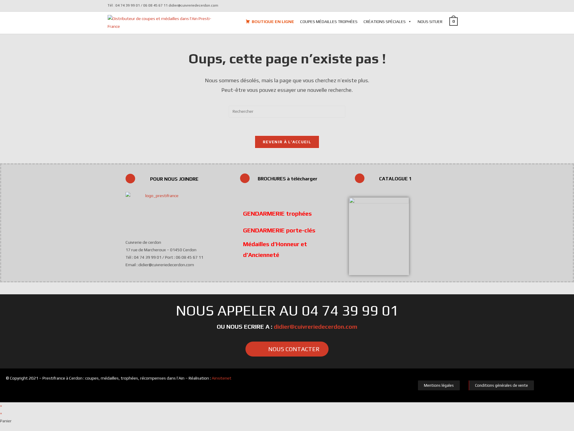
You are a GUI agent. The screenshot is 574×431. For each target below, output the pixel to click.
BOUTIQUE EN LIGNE (273, 21)
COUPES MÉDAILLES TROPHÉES (329, 21)
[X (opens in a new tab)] (455, 6)
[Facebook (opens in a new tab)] (463, 6)
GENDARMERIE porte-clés (279, 230)
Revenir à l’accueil (287, 142)
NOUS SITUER (430, 21)
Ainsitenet (221, 378)
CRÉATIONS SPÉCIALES (385, 21)
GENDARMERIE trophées (277, 213)
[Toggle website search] (466, 21)
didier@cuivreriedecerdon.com (315, 326)
